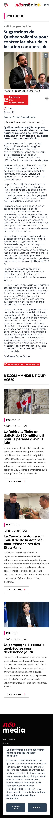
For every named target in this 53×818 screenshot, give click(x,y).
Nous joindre (9, 739)
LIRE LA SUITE (14, 481)
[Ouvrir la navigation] (5, 4)
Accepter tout (16, 807)
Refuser (37, 807)
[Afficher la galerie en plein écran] (46, 55)
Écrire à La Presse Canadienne (23, 122)
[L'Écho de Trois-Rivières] (14, 727)
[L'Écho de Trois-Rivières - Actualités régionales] (26, 4)
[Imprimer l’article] (47, 98)
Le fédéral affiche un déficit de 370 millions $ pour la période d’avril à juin (24, 437)
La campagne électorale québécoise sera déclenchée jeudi (24, 648)
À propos (7, 743)
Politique (15, 16)
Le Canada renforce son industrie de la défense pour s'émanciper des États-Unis (24, 541)
